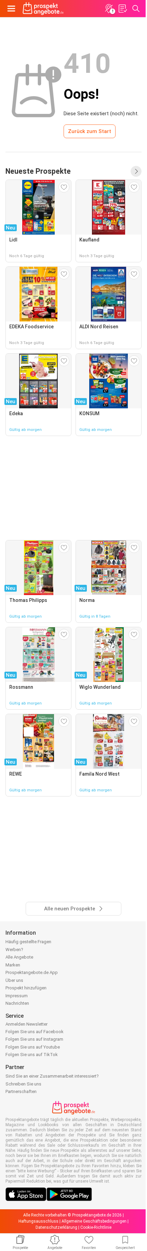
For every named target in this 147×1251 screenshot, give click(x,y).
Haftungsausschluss (38, 1221)
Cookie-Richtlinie (95, 1227)
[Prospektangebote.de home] (43, 8)
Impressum (16, 995)
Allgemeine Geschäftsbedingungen (94, 1221)
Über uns (14, 980)
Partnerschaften (21, 1091)
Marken (12, 964)
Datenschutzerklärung (56, 1227)
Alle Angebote (19, 957)
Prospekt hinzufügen (25, 987)
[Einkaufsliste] (122, 8)
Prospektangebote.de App (31, 972)
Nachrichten (17, 1003)
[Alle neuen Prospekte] (136, 171)
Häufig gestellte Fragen (28, 941)
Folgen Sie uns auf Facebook (34, 1031)
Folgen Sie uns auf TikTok (31, 1054)
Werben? (14, 949)
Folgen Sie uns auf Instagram (34, 1039)
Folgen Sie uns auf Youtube (32, 1047)
